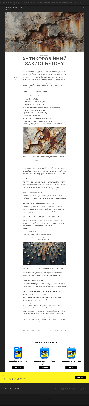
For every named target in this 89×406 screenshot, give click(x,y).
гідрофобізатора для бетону (53, 291)
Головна (37, 7)
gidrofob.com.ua (13, 8)
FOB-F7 (49, 7)
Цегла (71, 7)
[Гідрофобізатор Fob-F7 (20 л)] (71, 352)
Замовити (18, 367)
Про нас (43, 7)
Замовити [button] (80, 377)
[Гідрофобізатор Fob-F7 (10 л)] (44, 352)
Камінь (76, 7)
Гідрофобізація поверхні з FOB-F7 (31, 330)
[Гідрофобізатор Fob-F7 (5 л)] (17, 352)
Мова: (81, 7)
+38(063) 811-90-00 (10, 389)
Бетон (66, 7)
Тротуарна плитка (57, 7)
